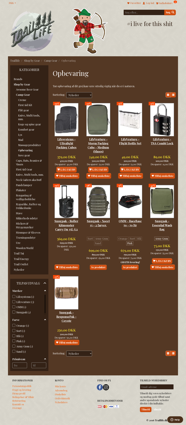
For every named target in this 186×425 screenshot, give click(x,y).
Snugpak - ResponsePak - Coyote (66, 317)
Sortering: (59, 94)
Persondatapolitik (21, 386)
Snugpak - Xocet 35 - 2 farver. (98, 223)
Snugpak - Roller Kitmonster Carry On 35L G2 (66, 225)
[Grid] (168, 94)
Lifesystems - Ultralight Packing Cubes (66, 143)
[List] (173, 94)
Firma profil (18, 393)
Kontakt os (18, 404)
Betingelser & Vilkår (23, 397)
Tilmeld (145, 409)
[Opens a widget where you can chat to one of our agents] (175, 420)
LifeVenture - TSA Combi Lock (162, 141)
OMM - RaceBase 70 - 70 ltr (130, 223)
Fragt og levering (21, 389)
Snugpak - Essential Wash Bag (162, 225)
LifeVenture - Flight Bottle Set (130, 141)
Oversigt (17, 407)
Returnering (19, 400)
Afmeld (157, 409)
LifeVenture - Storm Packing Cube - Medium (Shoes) (98, 145)
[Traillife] (32, 30)
